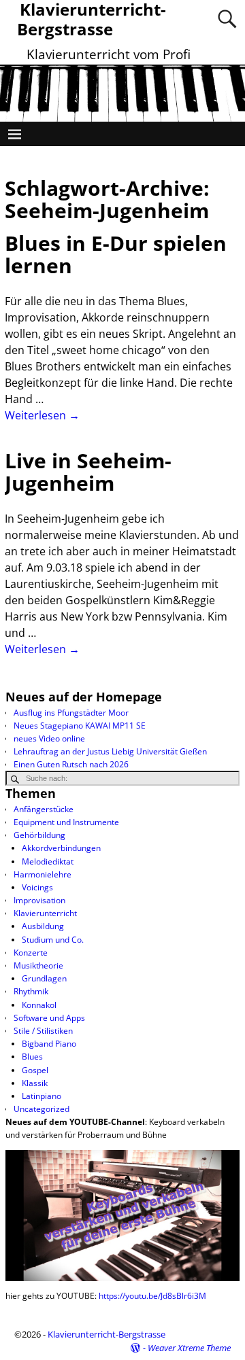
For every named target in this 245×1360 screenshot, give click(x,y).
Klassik (35, 1083)
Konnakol (39, 1005)
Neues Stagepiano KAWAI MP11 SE (80, 725)
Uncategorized (41, 1109)
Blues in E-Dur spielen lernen (116, 254)
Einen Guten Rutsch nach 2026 (71, 764)
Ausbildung (43, 926)
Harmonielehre (42, 874)
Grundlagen (44, 978)
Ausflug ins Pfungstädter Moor (71, 712)
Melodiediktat (48, 861)
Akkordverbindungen (61, 848)
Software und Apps (49, 1018)
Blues (32, 1056)
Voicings (37, 887)
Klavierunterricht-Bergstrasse (106, 1334)
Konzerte (31, 952)
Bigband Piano (49, 1043)
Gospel (35, 1070)
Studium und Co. (53, 939)
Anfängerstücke (44, 809)
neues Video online (49, 738)
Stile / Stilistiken (43, 1030)
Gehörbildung (39, 835)
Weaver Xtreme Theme (189, 1348)
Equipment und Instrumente (66, 822)
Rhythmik (31, 991)
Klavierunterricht (45, 913)
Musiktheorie (38, 965)
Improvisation (39, 900)
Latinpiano (41, 1096)
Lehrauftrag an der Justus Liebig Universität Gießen (110, 751)
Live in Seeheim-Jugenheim (88, 472)
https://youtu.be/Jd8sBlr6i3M (152, 1296)
